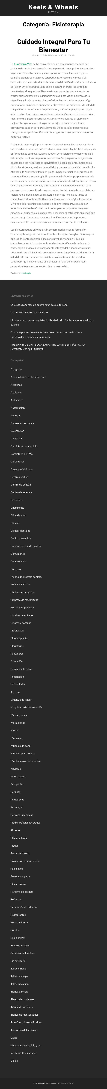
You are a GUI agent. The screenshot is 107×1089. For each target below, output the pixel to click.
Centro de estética (21, 492)
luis (73, 55)
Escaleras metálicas (22, 615)
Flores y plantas (20, 638)
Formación (17, 661)
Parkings (15, 791)
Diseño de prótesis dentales (27, 576)
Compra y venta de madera (26, 545)
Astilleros (16, 392)
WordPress (51, 1083)
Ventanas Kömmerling (23, 1052)
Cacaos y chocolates (22, 423)
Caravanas (16, 438)
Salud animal (18, 937)
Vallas (14, 1037)
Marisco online (19, 714)
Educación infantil (21, 584)
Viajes (14, 1060)
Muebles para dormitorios (25, 761)
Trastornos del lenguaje (24, 1029)
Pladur (14, 845)
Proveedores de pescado (25, 860)
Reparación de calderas (24, 907)
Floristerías (17, 645)
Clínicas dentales (20, 530)
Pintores (15, 830)
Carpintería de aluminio (24, 446)
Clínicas (15, 522)
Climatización (18, 515)
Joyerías (15, 691)
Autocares (16, 400)
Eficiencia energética (23, 592)
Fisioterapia (26, 273)
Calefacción (17, 430)
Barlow (70, 1083)
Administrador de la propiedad (28, 376)
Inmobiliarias (18, 684)
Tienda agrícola (19, 991)
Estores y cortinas (21, 622)
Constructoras (19, 561)
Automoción (18, 407)
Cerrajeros (17, 499)
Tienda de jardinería (22, 1006)
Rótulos (15, 930)
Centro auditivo (19, 476)
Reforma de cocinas (22, 891)
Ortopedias (17, 784)
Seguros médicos (20, 945)
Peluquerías (17, 799)
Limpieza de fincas (21, 699)
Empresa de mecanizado (24, 599)
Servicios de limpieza (23, 953)
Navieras (16, 768)
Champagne (17, 507)
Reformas (16, 899)
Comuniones (18, 553)
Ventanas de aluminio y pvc (26, 1045)
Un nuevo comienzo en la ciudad (29, 312)
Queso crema (18, 883)
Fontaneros (17, 653)
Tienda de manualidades (24, 1014)
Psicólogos (17, 868)
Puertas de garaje (21, 876)
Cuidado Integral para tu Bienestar (53, 45)
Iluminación (17, 676)
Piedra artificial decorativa (25, 822)
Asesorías (16, 384)
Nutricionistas (19, 776)
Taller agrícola (18, 968)
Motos (14, 730)
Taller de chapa (19, 976)
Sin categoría (18, 960)
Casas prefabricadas (22, 469)
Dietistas (16, 569)
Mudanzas (16, 738)
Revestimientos (19, 922)
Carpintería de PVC (22, 453)
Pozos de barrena (20, 853)
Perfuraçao (17, 807)
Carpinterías (18, 461)
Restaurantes (18, 914)
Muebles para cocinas (23, 753)
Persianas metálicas (22, 814)
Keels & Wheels (53, 7)
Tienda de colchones (22, 999)
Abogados (16, 369)
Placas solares (19, 837)
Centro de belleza (21, 484)
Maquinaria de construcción (27, 707)
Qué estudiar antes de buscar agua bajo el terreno (39, 304)
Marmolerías (18, 722)
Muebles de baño (21, 745)
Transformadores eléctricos (26, 1022)
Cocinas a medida (21, 538)
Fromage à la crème (22, 668)
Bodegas (15, 415)
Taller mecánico (20, 983)
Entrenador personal (22, 607)
